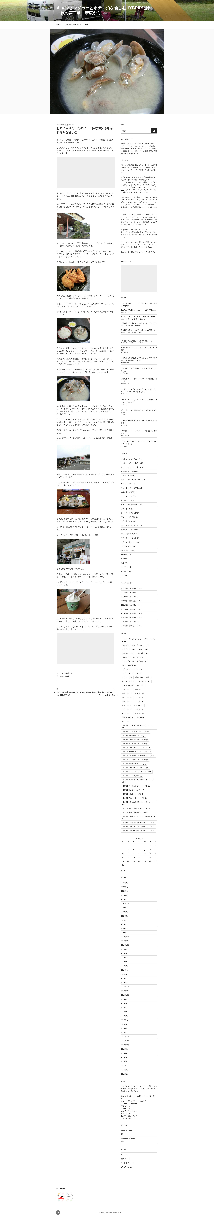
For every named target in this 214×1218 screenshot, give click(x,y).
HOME (58, 25)
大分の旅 (139, 713)
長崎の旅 (140, 717)
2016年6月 (125, 1057)
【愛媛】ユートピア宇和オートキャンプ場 (138, 823)
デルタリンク (126, 1106)
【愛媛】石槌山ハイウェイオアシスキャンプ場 (138, 817)
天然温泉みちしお (85, 243)
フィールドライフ (127, 1108)
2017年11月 (125, 1041)
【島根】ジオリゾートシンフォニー (136, 748)
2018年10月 (125, 995)
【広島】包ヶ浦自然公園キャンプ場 (136, 786)
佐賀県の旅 (127, 717)
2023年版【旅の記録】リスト (131, 613)
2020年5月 (125, 916)
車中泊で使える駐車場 (129, 471)
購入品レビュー (126, 500)
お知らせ (124, 571)
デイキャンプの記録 (128, 517)
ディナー (127, 677)
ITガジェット (128, 681)
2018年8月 (125, 1003)
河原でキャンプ (143, 681)
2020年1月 (125, 932)
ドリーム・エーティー (129, 1103)
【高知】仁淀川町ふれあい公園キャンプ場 (138, 831)
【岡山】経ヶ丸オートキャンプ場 (135, 760)
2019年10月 (125, 945)
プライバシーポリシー (73, 25)
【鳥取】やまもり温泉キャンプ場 (135, 744)
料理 (148, 677)
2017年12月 (125, 1036)
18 (128, 857)
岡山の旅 (139, 697)
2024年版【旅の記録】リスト (131, 617)
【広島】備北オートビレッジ (134, 764)
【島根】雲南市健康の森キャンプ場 (136, 752)
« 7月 (123, 870)
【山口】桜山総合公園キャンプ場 (135, 812)
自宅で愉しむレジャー (129, 542)
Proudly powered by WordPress (110, 1212)
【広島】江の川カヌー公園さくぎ (135, 768)
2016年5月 (125, 1061)
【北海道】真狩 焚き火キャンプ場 (135, 732)
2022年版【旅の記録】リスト (131, 609)
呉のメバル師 (126, 1113)
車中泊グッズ (128, 649)
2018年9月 (125, 999)
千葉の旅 (127, 689)
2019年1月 (125, 982)
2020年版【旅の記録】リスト (131, 601)
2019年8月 (125, 953)
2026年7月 (125, 887)
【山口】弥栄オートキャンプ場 (134, 798)
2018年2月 (125, 1028)
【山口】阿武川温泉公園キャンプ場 (136, 808)
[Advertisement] (86, 172)
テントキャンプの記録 (129, 513)
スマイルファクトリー (129, 1111)
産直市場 (141, 661)
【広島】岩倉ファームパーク (133, 790)
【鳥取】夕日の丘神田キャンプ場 (135, 740)
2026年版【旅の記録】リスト (131, 626)
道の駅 (61, 676)
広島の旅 (127, 701)
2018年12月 (125, 986)
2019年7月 (125, 957)
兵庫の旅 (127, 693)
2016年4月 (125, 1066)
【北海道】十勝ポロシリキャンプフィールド (138, 726)
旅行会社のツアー (127, 550)
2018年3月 (125, 1024)
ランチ (140, 673)
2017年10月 (125, 1045)
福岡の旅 (127, 713)
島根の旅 (127, 697)
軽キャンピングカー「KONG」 (134, 645)
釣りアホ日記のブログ (129, 1116)
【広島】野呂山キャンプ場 (133, 794)
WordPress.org (126, 1167)
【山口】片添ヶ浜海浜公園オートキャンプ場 (138, 803)
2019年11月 (125, 941)
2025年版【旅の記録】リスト (131, 622)
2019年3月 (125, 974)
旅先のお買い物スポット (129, 525)
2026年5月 (125, 895)
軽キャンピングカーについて (131, 480)
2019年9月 (125, 949)
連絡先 (87, 25)
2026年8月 (125, 883)
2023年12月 (125, 903)
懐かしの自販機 (129, 665)
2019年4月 (125, 970)
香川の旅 (138, 705)
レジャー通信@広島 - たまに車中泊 (133, 1101)
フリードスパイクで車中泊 (130, 488)
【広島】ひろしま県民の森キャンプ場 (136, 772)
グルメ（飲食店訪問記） (66, 673)
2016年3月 (125, 1070)
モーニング (128, 673)
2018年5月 (125, 1016)
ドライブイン (128, 661)
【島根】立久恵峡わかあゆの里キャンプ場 (138, 756)
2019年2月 (125, 978)
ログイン (124, 1154)
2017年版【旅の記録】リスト (131, 588)
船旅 (122, 563)
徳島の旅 (126, 705)
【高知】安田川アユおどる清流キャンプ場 (138, 827)
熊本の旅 (126, 721)
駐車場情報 (138, 657)
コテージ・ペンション (129, 538)
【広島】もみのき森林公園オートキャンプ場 (138, 781)
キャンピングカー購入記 (129, 459)
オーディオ (125, 567)
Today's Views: (127, 1131)
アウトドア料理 (126, 509)
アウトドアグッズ (127, 496)
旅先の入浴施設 (126, 521)
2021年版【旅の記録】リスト (131, 605)
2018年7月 (125, 1007)
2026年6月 (125, 891)
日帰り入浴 (142, 653)
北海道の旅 (128, 685)
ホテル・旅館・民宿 (128, 534)
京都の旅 (139, 689)
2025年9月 (125, 899)
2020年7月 (125, 908)
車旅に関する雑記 (127, 492)
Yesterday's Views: (128, 1138)
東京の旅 (141, 685)
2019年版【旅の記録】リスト (131, 597)
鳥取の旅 (139, 693)
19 (134, 857)
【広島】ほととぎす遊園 (132, 776)
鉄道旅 (123, 559)
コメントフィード (127, 1163)
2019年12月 (125, 937)
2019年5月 (125, 966)
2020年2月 (125, 928)
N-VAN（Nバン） (127, 484)
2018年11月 (125, 991)
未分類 (123, 575)
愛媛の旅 (127, 709)
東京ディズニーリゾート (132, 669)
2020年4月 (125, 920)
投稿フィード (126, 1159)
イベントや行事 (126, 546)
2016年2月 (125, 1074)
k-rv (71, 125)
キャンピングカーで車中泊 (130, 467)
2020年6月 (125, 912)
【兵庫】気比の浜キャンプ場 (133, 736)
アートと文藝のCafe (128, 1118)
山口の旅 (67, 676)
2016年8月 (125, 1053)
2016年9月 (125, 1049)
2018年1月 (125, 1032)
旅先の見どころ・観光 (129, 529)
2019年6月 (125, 962)
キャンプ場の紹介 (127, 475)
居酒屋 (139, 677)
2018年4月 (125, 1020)
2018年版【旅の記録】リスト (131, 592)
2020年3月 (125, 924)
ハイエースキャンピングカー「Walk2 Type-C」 (139, 640)
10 (123, 853)
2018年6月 (125, 1012)
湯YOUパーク (128, 653)
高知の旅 (139, 709)
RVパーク (143, 649)
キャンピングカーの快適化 (130, 463)
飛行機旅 (124, 554)
